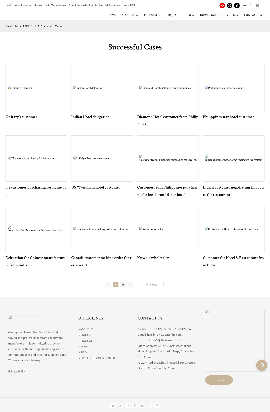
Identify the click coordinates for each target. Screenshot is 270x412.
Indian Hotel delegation (90, 117)
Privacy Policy (17, 371)
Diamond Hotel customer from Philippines (167, 121)
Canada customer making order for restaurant (101, 262)
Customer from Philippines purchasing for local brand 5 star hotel (167, 191)
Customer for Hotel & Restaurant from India (233, 262)
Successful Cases (51, 26)
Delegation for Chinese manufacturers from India (35, 262)
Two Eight (12, 26)
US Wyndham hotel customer (95, 188)
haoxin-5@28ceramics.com (159, 340)
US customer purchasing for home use (36, 191)
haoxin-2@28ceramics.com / (165, 334)
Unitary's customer (21, 117)
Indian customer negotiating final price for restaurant (233, 191)
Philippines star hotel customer (228, 117)
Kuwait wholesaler (153, 258)
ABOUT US (29, 26)
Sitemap (35, 360)
